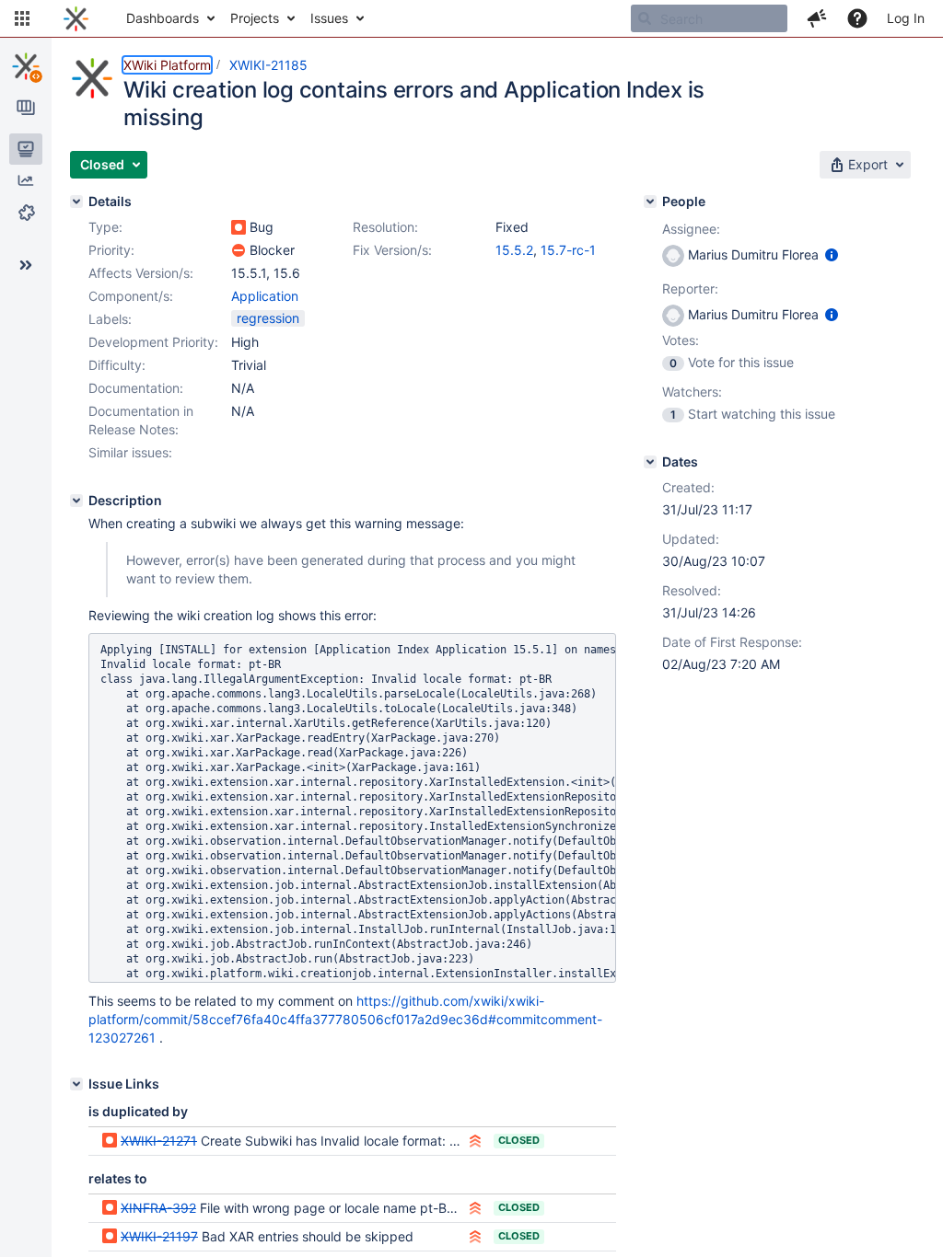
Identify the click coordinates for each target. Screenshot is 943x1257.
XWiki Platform (167, 65)
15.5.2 (514, 250)
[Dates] (650, 462)
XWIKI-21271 (159, 1140)
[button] (22, 18)
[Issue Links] (76, 1084)
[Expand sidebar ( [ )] (25, 265)
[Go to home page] (76, 18)
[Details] (76, 201)
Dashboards (162, 18)
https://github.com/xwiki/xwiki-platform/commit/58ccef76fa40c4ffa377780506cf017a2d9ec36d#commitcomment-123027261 (345, 1019)
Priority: (111, 250)
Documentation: (135, 388)
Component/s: (130, 296)
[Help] (857, 18)
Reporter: (690, 288)
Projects (254, 18)
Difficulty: (117, 365)
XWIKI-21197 (159, 1236)
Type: (105, 227)
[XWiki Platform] (26, 66)
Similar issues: (130, 452)
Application (264, 296)
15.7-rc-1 (568, 250)
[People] (650, 201)
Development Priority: (153, 342)
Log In (906, 18)
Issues (329, 18)
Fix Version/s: (392, 250)
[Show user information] (831, 254)
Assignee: (691, 228)
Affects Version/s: (140, 273)
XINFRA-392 (158, 1208)
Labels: (110, 319)
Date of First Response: (732, 642)
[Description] (76, 500)
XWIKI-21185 (268, 65)
